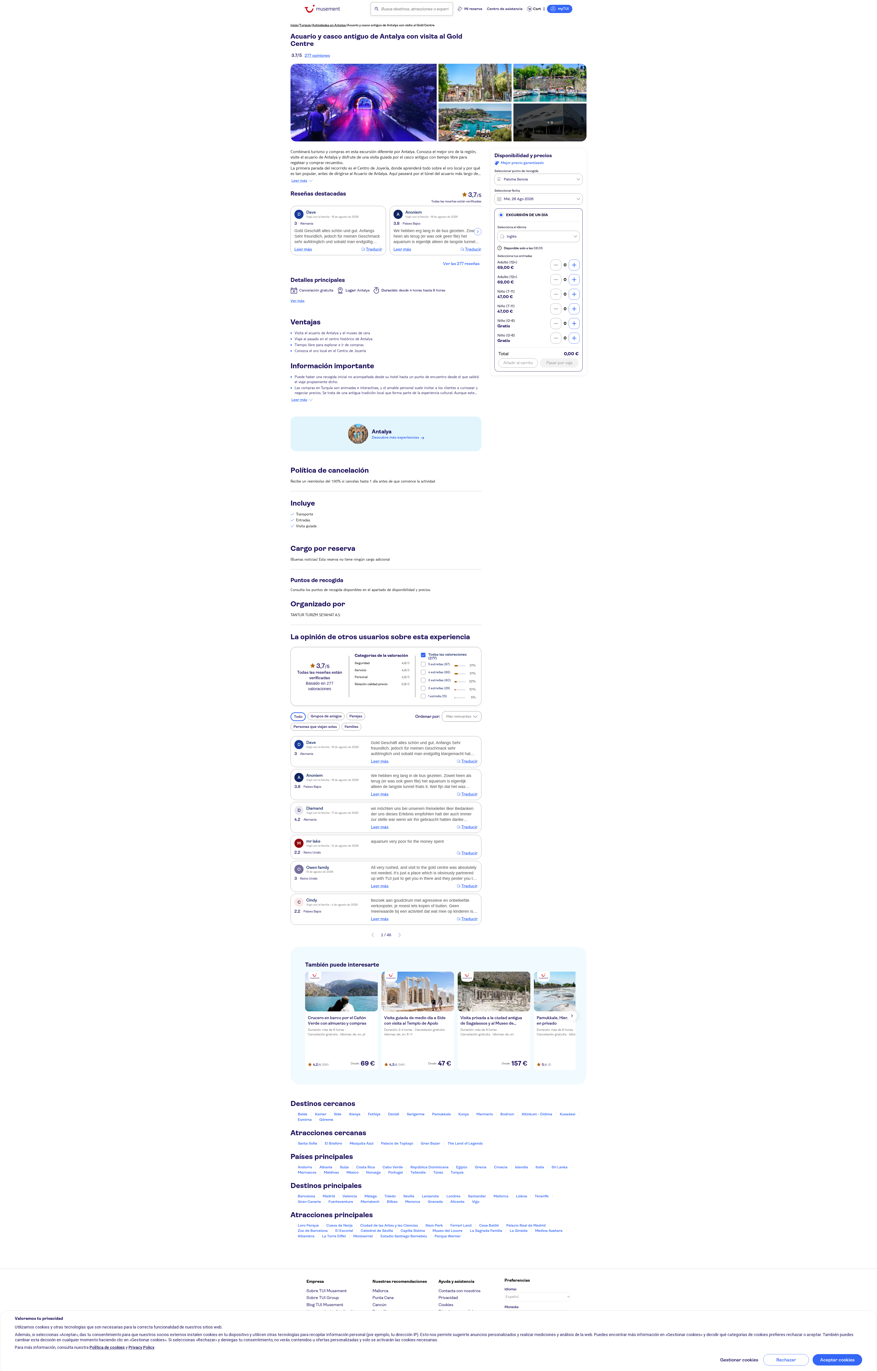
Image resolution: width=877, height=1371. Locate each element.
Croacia (500, 1167)
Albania (326, 1167)
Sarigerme (416, 1114)
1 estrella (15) (437, 696)
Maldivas (331, 1172)
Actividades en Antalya (329, 25)
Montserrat (363, 1236)
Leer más (299, 181)
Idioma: (511, 1289)
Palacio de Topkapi (397, 1143)
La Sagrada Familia (486, 1230)
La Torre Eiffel (334, 1236)
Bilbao (392, 1201)
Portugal (395, 1172)
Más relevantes (458, 716)
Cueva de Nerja (339, 1225)
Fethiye (374, 1114)
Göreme (326, 1119)
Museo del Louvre (447, 1230)
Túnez (438, 1172)
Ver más (297, 301)
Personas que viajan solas (315, 726)
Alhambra (306, 1236)
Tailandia (418, 1172)
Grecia (480, 1167)
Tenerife (542, 1196)
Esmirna (305, 1119)
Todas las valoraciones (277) (447, 656)
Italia (540, 1167)
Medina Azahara (549, 1230)
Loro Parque (308, 1225)
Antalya (381, 431)
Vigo (475, 1201)
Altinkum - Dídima (537, 1114)
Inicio (294, 25)
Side (337, 1114)
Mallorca (501, 1196)
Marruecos (307, 1172)
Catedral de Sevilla (377, 1230)
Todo (298, 716)
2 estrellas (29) (439, 688)
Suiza (344, 1167)
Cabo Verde (393, 1167)
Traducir (374, 249)
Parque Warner (448, 1236)
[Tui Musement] (326, 9)
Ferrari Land (461, 1225)
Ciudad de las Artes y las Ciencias (389, 1225)
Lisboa (521, 1196)
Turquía (305, 25)
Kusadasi (567, 1114)
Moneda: (512, 1307)
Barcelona (306, 1196)
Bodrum (507, 1114)
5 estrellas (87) (439, 664)
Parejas (355, 716)
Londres (453, 1196)
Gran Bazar (430, 1143)
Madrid (329, 1196)
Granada (435, 1201)
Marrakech (370, 1201)
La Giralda (519, 1230)
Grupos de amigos (326, 716)
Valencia (350, 1196)
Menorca (412, 1201)
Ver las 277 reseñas (461, 263)
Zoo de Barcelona (313, 1230)
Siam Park (434, 1225)
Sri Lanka (560, 1167)
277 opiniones (317, 55)
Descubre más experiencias (395, 437)
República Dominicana (429, 1167)
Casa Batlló (489, 1225)
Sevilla (408, 1196)
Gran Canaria (309, 1201)
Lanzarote (430, 1196)
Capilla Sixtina (413, 1230)
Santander (477, 1196)
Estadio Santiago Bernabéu (403, 1236)
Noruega (373, 1172)
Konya (463, 1114)
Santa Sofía (307, 1143)
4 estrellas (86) (439, 672)
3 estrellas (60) (439, 680)
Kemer (320, 1114)
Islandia (521, 1167)
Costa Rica (365, 1167)
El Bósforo (333, 1143)
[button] (538, 214)
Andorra (305, 1167)
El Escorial (344, 1230)
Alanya (354, 1114)
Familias (351, 726)
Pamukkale (441, 1114)
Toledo (390, 1196)
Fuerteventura (340, 1201)
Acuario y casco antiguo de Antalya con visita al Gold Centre (391, 25)
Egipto (461, 1167)
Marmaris (484, 1114)
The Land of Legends (465, 1143)
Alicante (457, 1201)
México (352, 1172)
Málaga (371, 1196)
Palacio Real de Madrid (526, 1225)
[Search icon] (377, 9)
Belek (302, 1114)
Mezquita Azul (361, 1143)
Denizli (393, 1114)
